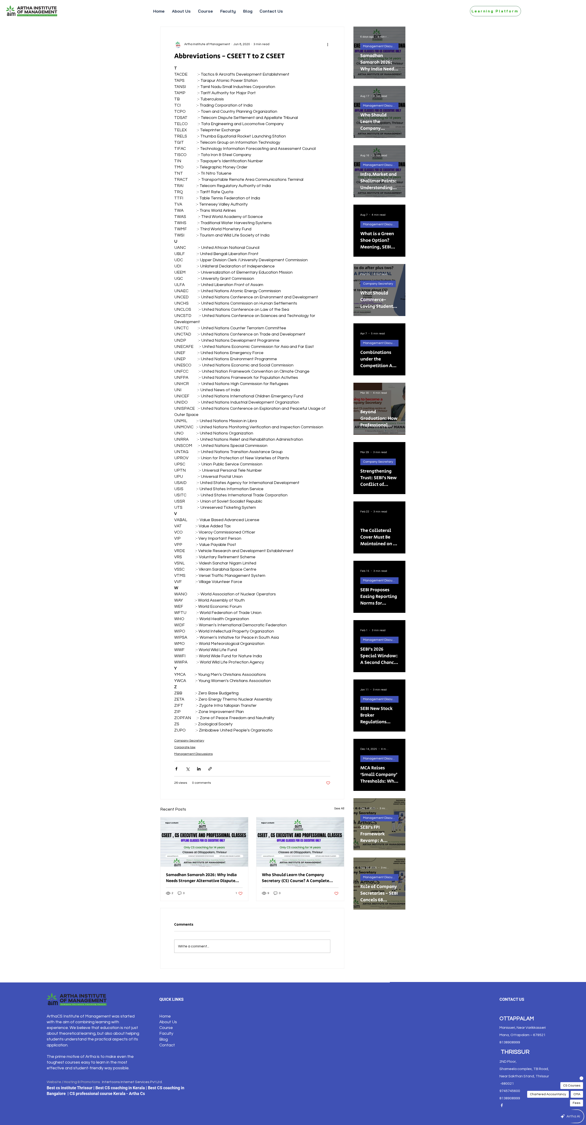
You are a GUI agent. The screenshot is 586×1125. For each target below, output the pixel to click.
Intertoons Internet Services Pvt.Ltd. (132, 1082)
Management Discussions (193, 754)
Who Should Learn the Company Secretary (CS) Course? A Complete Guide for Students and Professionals (298, 878)
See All (339, 808)
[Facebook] (501, 1105)
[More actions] (327, 44)
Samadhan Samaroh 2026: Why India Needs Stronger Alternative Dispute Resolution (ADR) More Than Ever (201, 878)
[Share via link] (210, 769)
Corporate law (184, 747)
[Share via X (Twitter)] (187, 769)
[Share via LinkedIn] (199, 769)
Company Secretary (189, 740)
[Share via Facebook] (176, 769)
